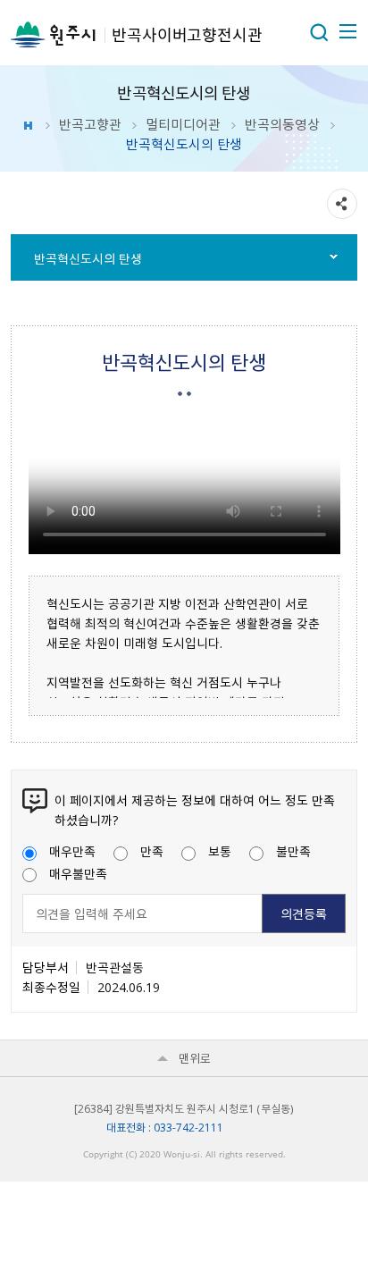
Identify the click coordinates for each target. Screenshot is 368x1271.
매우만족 (72, 851)
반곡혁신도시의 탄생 (88, 258)
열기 (319, 32)
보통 (219, 851)
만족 (151, 851)
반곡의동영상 (282, 124)
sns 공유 (342, 204)
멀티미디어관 (183, 124)
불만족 (293, 851)
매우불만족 (78, 873)
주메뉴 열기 (346, 31)
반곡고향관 (90, 124)
